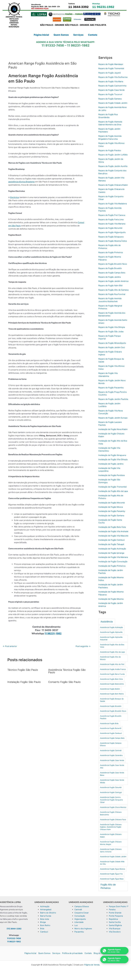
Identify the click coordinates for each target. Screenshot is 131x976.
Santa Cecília (115, 922)
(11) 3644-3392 (14, 928)
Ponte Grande (115, 912)
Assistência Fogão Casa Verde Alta (112, 766)
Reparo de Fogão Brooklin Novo (112, 264)
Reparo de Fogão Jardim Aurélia (112, 166)
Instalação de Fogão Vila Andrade (113, 531)
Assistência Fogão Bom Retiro (112, 694)
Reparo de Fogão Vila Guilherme (113, 77)
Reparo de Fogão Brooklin (110, 268)
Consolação (79, 916)
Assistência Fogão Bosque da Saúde (111, 700)
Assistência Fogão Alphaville (111, 632)
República (113, 919)
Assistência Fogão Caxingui (111, 792)
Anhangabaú (45, 909)
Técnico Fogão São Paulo (22, 669)
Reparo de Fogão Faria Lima (110, 219)
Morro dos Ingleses (83, 928)
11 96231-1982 (78, 45)
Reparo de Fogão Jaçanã (109, 73)
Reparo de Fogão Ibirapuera (110, 237)
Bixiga (43, 922)
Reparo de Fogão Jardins (109, 277)
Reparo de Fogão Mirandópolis (112, 343)
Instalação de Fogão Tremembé (112, 487)
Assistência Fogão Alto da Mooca (110, 658)
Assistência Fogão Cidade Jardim (113, 857)
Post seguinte (83, 646)
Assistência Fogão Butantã (110, 728)
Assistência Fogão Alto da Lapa (112, 652)
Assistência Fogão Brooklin (110, 706)
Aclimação (44, 906)
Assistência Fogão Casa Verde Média (112, 781)
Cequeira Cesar (81, 912)
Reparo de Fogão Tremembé (111, 68)
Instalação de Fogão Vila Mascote (113, 536)
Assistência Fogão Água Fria (111, 874)
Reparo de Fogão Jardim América (113, 281)
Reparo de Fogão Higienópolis (112, 232)
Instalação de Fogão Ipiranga (111, 553)
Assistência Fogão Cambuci (111, 733)
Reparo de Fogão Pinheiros (110, 252)
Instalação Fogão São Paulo (24, 682)
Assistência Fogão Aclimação (111, 627)
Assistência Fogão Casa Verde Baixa (112, 774)
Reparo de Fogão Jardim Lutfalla (112, 154)
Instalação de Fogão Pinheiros (111, 566)
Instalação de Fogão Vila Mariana (113, 557)
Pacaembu (79, 932)
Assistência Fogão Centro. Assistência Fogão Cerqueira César (111, 799)
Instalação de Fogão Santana (111, 515)
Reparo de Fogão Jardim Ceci (111, 347)
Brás (42, 928)
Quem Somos (44, 953)
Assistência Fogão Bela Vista (111, 679)
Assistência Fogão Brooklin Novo (113, 711)
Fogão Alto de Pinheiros (108, 886)
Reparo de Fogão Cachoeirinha (112, 85)
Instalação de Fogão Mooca (110, 507)
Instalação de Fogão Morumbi (111, 502)
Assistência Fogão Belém (110, 689)
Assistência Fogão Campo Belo (112, 738)
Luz (76, 925)
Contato (88, 953)
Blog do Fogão (100, 953)
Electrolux (14, 197)
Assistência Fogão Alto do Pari (112, 664)
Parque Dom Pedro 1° (118, 906)
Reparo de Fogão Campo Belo (111, 272)
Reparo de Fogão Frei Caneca (111, 215)
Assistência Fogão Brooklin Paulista (110, 717)
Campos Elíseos (81, 906)
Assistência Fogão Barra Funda (112, 674)
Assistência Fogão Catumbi (111, 787)
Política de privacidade (72, 953)
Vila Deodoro (115, 932)
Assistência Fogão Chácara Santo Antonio (110, 850)
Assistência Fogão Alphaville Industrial (111, 638)
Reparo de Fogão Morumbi (110, 228)
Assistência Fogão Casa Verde (112, 760)
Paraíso (112, 909)
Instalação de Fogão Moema (110, 599)
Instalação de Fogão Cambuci (111, 540)
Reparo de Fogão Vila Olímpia (111, 327)
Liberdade (79, 922)
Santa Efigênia (115, 925)
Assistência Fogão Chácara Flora (113, 819)
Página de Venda (91, 964)
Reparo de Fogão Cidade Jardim (112, 103)
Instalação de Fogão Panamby (111, 511)
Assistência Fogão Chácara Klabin (110, 835)
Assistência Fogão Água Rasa (111, 879)
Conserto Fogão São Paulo (64, 682)
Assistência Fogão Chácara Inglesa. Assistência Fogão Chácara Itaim (110, 826)
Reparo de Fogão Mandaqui (110, 64)
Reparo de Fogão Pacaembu (111, 387)
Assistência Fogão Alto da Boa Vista (112, 646)
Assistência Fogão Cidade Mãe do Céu (112, 862)
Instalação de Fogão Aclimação (112, 548)
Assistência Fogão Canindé (111, 750)
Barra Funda (45, 916)
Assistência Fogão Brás (109, 723)
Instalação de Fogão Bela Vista (112, 527)
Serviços (56, 953)
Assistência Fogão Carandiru (111, 755)
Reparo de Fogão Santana (110, 98)
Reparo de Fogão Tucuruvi (110, 94)
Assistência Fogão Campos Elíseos (110, 744)
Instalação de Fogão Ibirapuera (112, 455)
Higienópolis (80, 919)
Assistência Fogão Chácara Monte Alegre (110, 843)
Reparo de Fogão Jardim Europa (112, 418)
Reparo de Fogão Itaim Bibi (110, 285)
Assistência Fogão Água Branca (112, 869)
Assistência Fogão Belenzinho (112, 684)
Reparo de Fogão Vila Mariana (111, 223)
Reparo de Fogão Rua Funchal (111, 294)
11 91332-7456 (53, 45)
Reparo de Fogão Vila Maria (110, 81)
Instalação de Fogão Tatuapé (111, 544)
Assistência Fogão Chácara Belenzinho (110, 813)
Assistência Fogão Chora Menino (113, 807)
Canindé (78, 909)
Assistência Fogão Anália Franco (113, 669)
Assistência (107, 621)
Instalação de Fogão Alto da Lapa (113, 491)
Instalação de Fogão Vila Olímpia (112, 459)
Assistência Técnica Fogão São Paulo (67, 671)
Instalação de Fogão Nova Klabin (113, 429)
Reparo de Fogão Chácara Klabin (113, 185)
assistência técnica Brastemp (21, 181)
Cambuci (44, 932)
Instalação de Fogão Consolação (112, 561)
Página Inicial (30, 953)
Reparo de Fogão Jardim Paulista (113, 399)
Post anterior (10, 646)
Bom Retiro (45, 925)
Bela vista (44, 919)
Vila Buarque (114, 928)
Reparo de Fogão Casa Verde (111, 90)
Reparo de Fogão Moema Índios (112, 241)
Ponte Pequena (116, 916)
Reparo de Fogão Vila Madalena (112, 203)
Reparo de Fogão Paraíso (109, 150)
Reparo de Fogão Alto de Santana (113, 290)
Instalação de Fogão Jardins (110, 464)
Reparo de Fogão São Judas (111, 331)
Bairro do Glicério (48, 912)
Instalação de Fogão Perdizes (111, 475)
